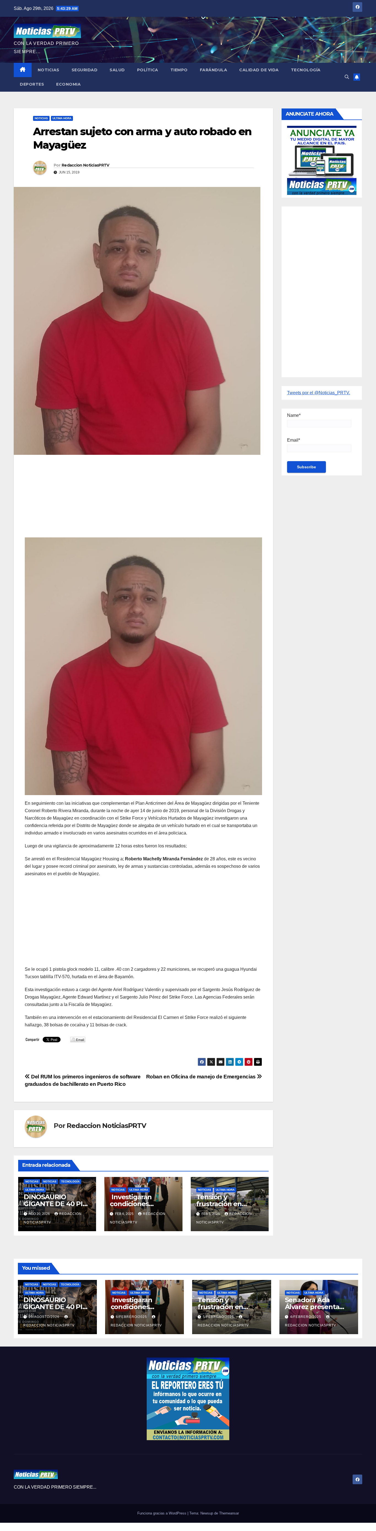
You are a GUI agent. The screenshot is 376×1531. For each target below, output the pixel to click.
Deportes (32, 84)
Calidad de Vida (259, 69)
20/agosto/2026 (45, 1317)
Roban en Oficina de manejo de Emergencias (201, 1076)
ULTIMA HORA (62, 118)
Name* (294, 415)
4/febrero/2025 (306, 1317)
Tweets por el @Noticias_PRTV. (318, 392)
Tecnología (306, 69)
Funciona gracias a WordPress (162, 1513)
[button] (347, 77)
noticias (32, 1181)
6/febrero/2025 (132, 1317)
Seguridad (85, 69)
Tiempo (179, 69)
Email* (293, 440)
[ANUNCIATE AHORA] (321, 159)
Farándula (213, 69)
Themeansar (229, 1513)
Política (147, 69)
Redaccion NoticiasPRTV (85, 165)
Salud (117, 69)
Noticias (48, 69)
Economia (68, 84)
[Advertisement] (143, 498)
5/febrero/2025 (219, 1317)
